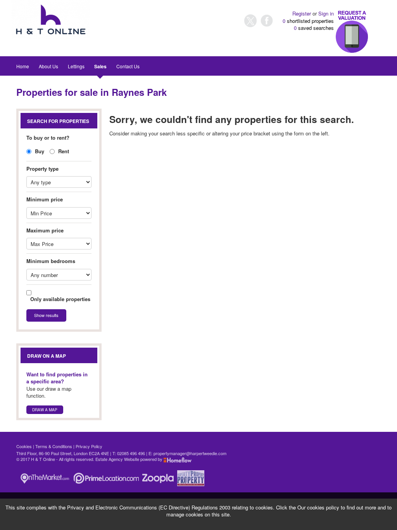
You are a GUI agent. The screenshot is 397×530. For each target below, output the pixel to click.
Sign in (326, 13)
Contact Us (128, 66)
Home (22, 66)
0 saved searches (314, 27)
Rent (63, 151)
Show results (46, 315)
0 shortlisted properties (308, 20)
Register (301, 13)
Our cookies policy (319, 507)
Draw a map (44, 409)
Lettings (76, 66)
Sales (100, 66)
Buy (38, 151)
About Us (48, 66)
